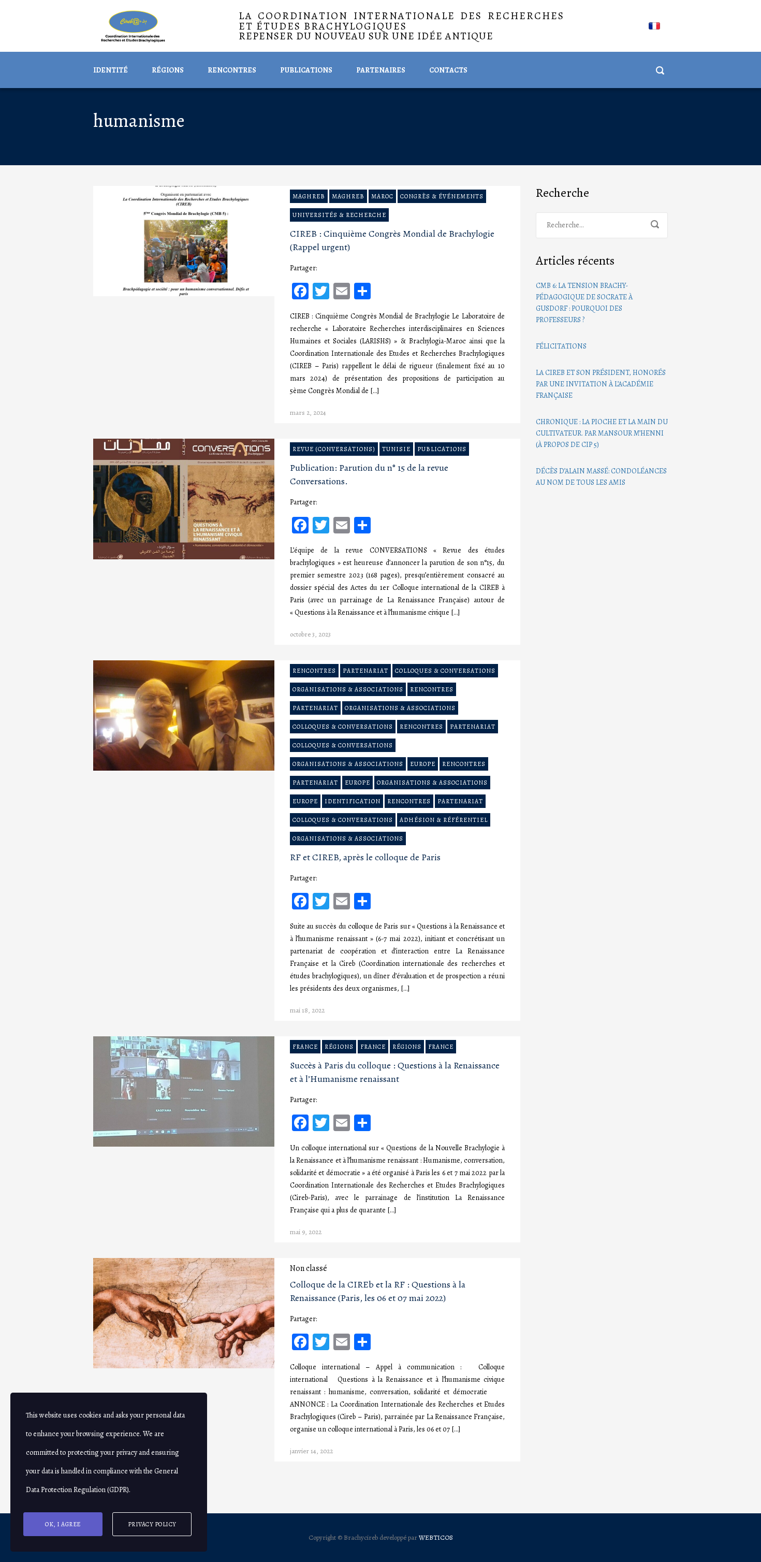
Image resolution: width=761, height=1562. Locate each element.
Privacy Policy (152, 1524)
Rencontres (232, 70)
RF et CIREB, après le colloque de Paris (365, 857)
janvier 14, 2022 (311, 1451)
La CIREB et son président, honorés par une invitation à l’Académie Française (601, 384)
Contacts (448, 70)
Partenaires (380, 70)
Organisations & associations (347, 689)
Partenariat (365, 671)
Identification (352, 801)
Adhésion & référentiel (444, 820)
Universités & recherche (339, 215)
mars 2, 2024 (308, 412)
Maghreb (308, 196)
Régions (168, 70)
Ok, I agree (63, 1524)
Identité (110, 70)
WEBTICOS (436, 1537)
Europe (422, 764)
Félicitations (561, 346)
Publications (306, 70)
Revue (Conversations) (333, 449)
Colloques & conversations (445, 671)
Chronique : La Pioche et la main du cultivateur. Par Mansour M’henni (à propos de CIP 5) (602, 433)
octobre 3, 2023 (310, 634)
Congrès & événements (442, 196)
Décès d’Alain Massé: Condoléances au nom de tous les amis (601, 476)
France (305, 1047)
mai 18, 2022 (307, 1010)
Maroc (382, 196)
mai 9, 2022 (305, 1231)
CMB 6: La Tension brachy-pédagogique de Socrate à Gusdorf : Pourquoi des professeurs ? (584, 303)
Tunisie (396, 449)
